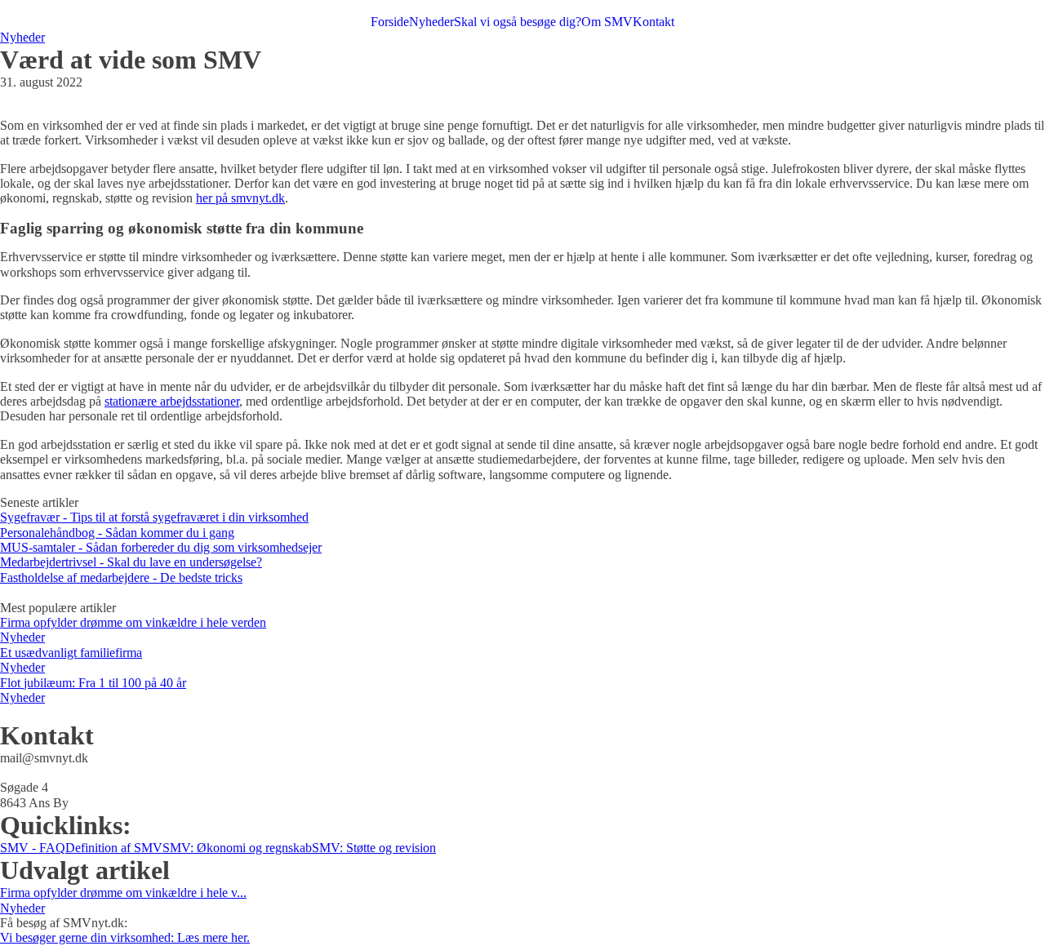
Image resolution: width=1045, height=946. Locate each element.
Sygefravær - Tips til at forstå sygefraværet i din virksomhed (154, 517)
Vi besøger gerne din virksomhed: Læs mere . (125, 937)
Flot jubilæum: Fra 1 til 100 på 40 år (93, 683)
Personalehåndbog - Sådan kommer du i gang (117, 533)
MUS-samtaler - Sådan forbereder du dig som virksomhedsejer (161, 547)
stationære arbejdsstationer (171, 401)
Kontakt (653, 22)
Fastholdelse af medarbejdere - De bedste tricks (121, 577)
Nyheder (431, 22)
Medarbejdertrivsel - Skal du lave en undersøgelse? (131, 562)
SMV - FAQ (32, 848)
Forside (390, 22)
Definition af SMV (113, 848)
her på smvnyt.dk (240, 198)
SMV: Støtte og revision (374, 848)
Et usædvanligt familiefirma (71, 653)
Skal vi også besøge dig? (517, 22)
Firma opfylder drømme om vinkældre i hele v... (123, 892)
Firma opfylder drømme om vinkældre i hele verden (133, 622)
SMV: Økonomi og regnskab (237, 848)
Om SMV (607, 22)
